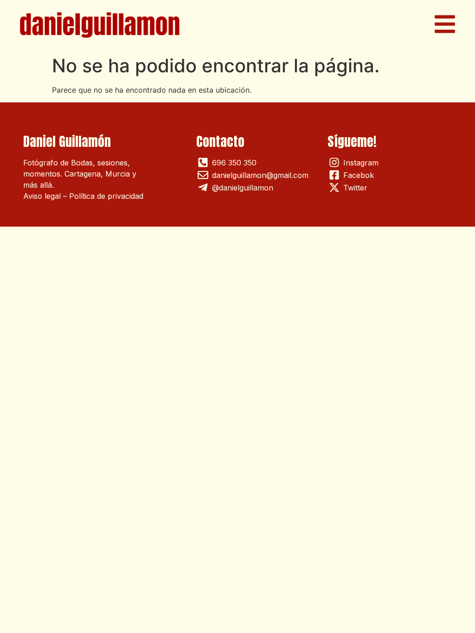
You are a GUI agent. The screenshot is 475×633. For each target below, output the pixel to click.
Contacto (220, 141)
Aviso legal (42, 196)
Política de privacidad (106, 196)
